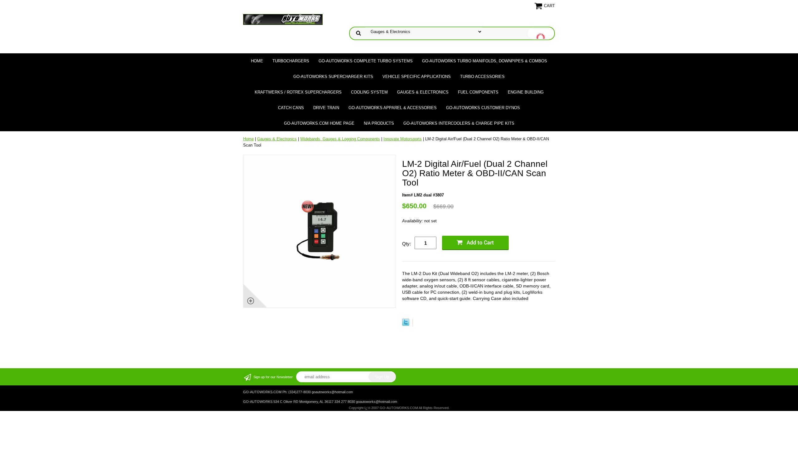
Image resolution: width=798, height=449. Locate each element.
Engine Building (526, 92)
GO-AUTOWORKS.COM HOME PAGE (319, 123)
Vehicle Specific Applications (416, 76)
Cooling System (369, 92)
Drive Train (326, 107)
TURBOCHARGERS (290, 61)
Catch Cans (291, 107)
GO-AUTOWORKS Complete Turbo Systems (366, 61)
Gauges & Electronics (423, 92)
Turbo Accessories (482, 76)
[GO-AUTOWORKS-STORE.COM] (283, 19)
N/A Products (379, 123)
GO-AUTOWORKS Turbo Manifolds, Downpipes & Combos (484, 61)
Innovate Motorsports (402, 139)
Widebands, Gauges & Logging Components (340, 139)
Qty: (406, 243)
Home (257, 61)
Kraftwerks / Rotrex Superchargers (298, 92)
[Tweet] (405, 324)
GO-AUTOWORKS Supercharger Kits (333, 76)
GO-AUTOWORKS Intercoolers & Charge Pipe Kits (458, 123)
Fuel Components (478, 92)
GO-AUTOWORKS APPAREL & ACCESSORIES (393, 107)
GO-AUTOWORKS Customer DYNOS (483, 107)
